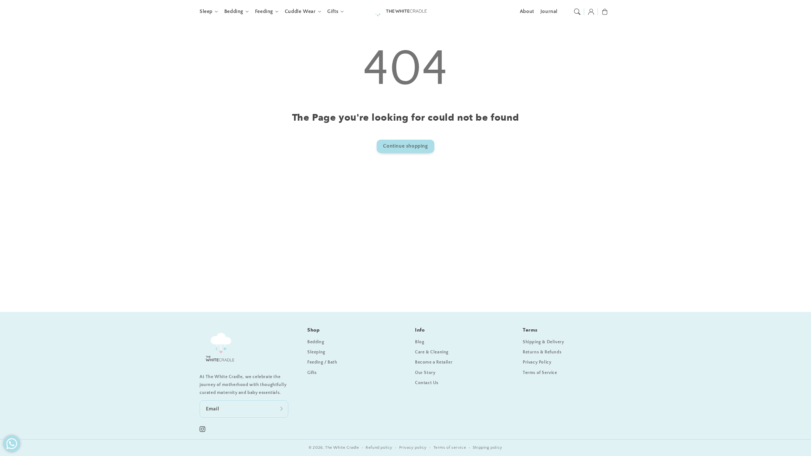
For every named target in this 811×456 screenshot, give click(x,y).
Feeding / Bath (322, 362)
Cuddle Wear (300, 11)
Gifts (332, 11)
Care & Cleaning (432, 352)
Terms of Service (540, 372)
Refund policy (379, 447)
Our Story (425, 372)
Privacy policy (413, 447)
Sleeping (316, 352)
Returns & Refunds (542, 352)
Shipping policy (487, 447)
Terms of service (449, 447)
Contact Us (426, 382)
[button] (577, 12)
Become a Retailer (433, 362)
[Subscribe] (281, 408)
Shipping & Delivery (543, 342)
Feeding (264, 11)
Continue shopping (405, 146)
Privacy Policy (537, 362)
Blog (419, 342)
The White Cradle (342, 447)
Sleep (206, 11)
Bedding (233, 11)
